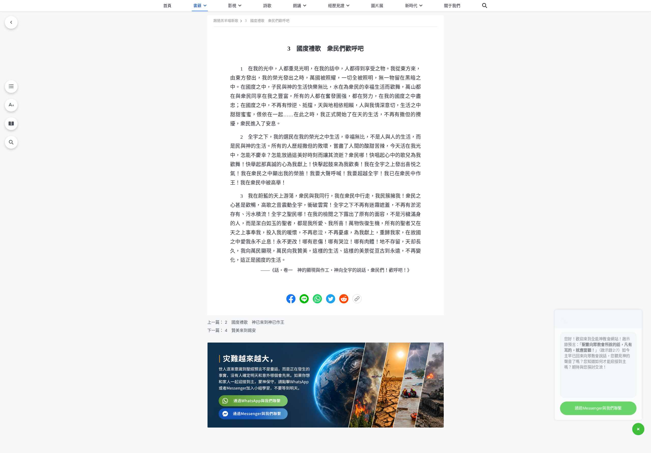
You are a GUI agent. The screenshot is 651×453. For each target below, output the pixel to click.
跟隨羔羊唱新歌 (225, 21)
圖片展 (377, 5)
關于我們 (452, 5)
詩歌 (267, 5)
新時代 (411, 5)
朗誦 (297, 5)
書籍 (197, 5)
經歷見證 (336, 5)
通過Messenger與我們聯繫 (596, 407)
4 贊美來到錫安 (240, 330)
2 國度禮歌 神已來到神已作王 (254, 322)
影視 (232, 5)
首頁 (167, 5)
